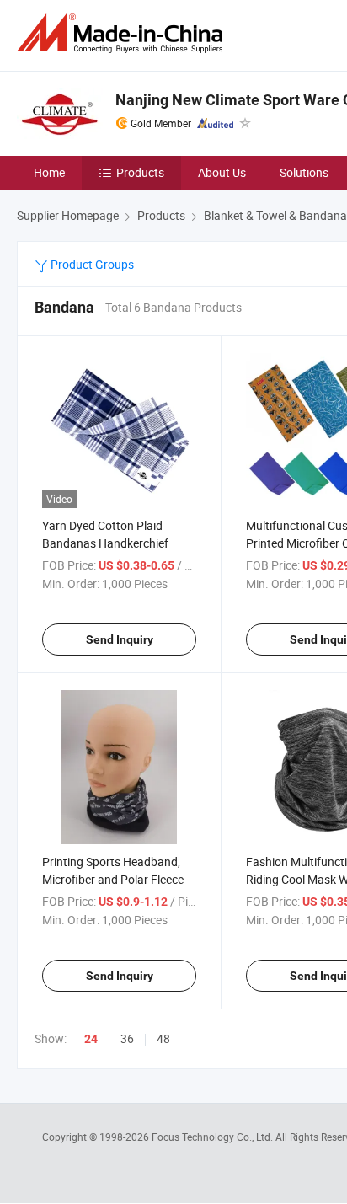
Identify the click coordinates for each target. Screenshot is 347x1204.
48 (163, 1038)
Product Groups (91, 264)
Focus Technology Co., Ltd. (213, 1136)
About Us (222, 172)
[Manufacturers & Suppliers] (123, 33)
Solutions (304, 172)
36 (127, 1038)
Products (140, 172)
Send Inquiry (119, 639)
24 (91, 1039)
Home (49, 172)
